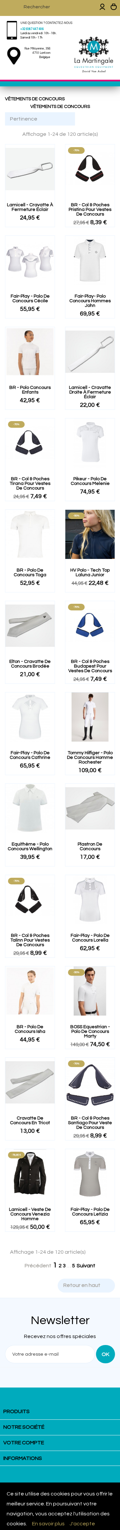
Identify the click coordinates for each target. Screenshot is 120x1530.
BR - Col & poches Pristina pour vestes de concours (90, 210)
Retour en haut (86, 1285)
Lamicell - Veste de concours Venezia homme (30, 1214)
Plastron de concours (90, 846)
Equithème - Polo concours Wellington (30, 846)
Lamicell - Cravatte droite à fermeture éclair (90, 392)
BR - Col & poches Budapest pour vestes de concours (90, 666)
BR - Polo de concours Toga (30, 572)
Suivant (90, 1266)
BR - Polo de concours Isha (30, 1029)
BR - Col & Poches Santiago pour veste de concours (90, 1123)
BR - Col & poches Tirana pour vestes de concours (30, 484)
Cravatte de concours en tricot (30, 1120)
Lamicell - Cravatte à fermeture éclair (30, 207)
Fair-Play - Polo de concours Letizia (90, 1211)
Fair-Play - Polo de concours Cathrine (30, 755)
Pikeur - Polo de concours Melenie (90, 481)
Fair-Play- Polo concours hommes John (90, 301)
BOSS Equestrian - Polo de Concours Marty (90, 1031)
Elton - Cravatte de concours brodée (30, 664)
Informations (22, 1458)
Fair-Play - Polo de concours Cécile (30, 298)
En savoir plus (48, 1523)
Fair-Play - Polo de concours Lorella (90, 938)
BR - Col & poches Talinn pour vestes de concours (30, 940)
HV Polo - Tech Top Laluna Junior (90, 572)
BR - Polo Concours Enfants (30, 390)
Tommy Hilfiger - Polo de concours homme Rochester (90, 758)
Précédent (34, 1266)
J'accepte (82, 1523)
